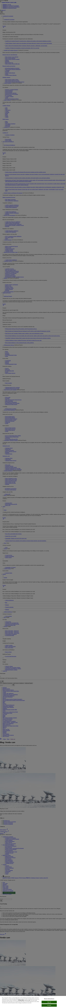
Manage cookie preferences (49, 998)
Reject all (49, 1002)
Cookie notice (21, 1000)
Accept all (49, 1005)
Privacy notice (28, 1000)
